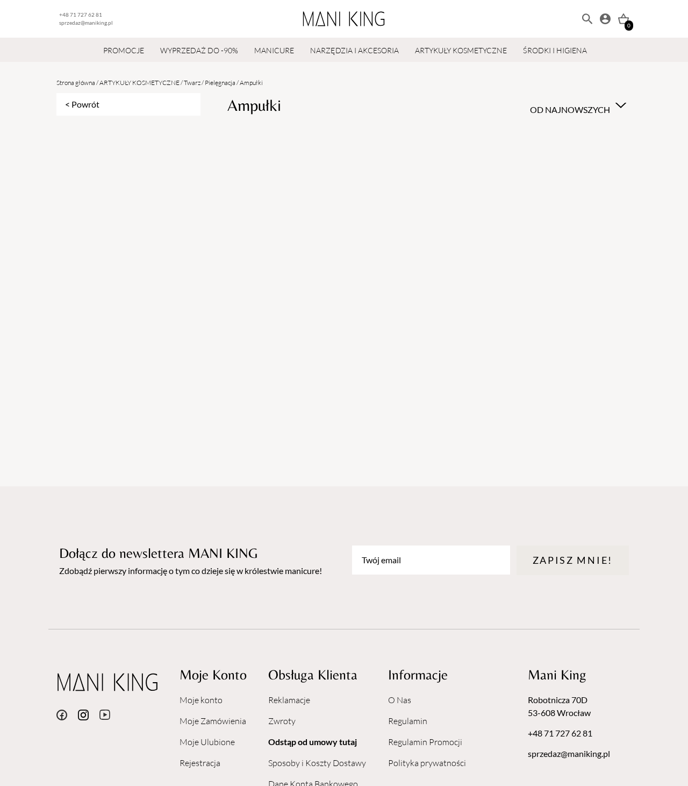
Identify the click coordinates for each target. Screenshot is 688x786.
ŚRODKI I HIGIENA (555, 50)
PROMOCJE (123, 50)
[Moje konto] (605, 18)
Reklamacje (289, 700)
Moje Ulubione (207, 742)
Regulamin (407, 721)
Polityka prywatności (427, 762)
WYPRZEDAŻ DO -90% (199, 50)
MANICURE (274, 50)
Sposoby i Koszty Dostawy (317, 762)
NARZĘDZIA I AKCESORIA (354, 50)
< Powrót (82, 104)
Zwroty (282, 721)
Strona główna (75, 83)
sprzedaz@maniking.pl (86, 22)
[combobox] (577, 105)
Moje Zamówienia (213, 721)
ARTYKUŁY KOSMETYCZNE (461, 50)
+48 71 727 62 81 (80, 14)
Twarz (192, 83)
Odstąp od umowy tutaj (312, 742)
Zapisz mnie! (573, 560)
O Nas (399, 700)
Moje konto (201, 700)
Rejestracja (200, 762)
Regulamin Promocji (425, 742)
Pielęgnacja (220, 83)
